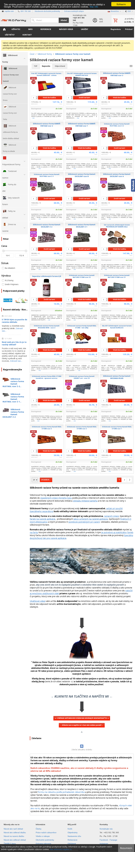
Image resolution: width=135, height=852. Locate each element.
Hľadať (64, 20)
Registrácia (116, 29)
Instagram (104, 844)
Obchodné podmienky (45, 840)
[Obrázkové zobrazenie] (131, 66)
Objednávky (73, 832)
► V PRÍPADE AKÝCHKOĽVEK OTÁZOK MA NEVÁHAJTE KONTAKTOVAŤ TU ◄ (82, 718)
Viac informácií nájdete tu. (61, 849)
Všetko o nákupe (43, 836)
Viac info (94, 6)
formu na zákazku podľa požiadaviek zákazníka (61, 792)
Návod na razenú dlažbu (14, 836)
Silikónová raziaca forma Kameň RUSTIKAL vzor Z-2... (13, 383)
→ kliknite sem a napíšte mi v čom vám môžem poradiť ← (81, 725)
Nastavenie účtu (74, 836)
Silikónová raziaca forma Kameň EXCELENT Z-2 (13, 413)
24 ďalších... (46, 480)
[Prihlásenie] (99, 20)
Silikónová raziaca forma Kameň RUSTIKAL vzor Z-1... (13, 398)
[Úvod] (13, 20)
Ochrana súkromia (43, 844)
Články (38, 829)
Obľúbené (72, 844)
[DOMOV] (4, 29)
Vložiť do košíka (49, 97)
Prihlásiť (129, 29)
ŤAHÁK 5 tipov (10, 844)
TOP (35, 66)
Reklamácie (72, 840)
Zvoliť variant (84, 97)
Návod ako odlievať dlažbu (15, 832)
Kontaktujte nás (106, 829)
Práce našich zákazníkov (46, 832)
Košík (70, 829)
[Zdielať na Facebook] (81, 746)
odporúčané (60, 66)
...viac (33, 118)
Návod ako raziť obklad (13, 829)
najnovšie (46, 66)
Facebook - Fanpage (108, 840)
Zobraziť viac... (16, 361)
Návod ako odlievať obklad (15, 840)
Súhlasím (121, 4)
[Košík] (123, 20)
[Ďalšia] (129, 480)
